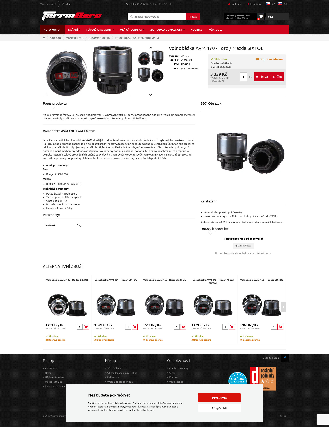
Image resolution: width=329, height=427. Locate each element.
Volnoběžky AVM (74, 37)
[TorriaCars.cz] (43, 37)
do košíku (271, 76)
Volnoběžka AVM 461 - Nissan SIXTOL (116, 279)
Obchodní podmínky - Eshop (122, 372)
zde (152, 409)
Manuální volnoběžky (99, 37)
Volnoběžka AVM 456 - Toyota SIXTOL (261, 279)
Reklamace (113, 377)
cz (273, 3)
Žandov (66, 3)
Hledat (193, 16)
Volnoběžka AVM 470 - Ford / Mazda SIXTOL (137, 37)
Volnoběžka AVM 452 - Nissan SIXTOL (164, 279)
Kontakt (173, 377)
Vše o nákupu (114, 368)
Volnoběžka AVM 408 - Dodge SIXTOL (67, 279)
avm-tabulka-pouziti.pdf (218, 212)
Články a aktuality (178, 368)
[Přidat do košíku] (86, 327)
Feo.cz (283, 415)
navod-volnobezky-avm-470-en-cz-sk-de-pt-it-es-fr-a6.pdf (236, 216)
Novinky (196, 29)
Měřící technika (131, 29)
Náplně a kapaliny (98, 29)
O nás (172, 372)
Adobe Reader (275, 222)
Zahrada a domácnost (166, 29)
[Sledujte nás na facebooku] (285, 358)
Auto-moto (52, 29)
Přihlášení (236, 3)
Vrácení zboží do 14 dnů (120, 381)
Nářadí (73, 29)
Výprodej (215, 29)
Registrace (256, 3)
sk (285, 3)
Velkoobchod (176, 381)
